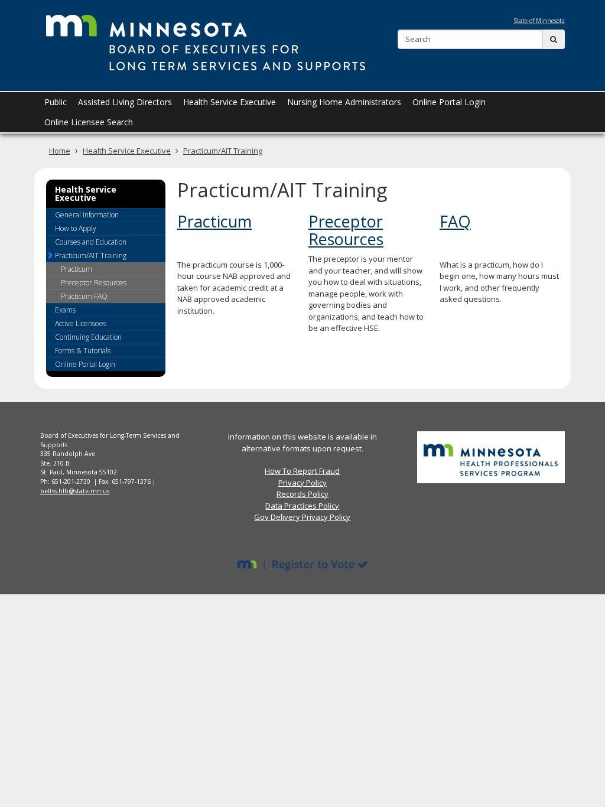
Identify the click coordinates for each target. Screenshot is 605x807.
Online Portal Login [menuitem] (449, 102)
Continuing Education (88, 337)
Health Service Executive (127, 150)
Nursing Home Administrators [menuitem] (344, 102)
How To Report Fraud (302, 471)
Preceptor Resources (345, 230)
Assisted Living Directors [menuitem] (125, 102)
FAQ (455, 221)
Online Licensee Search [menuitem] (88, 122)
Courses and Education (90, 242)
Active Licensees (80, 323)
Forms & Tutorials (82, 351)
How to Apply (75, 228)
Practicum (214, 221)
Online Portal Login (85, 364)
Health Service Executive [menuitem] (229, 102)
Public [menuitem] (55, 102)
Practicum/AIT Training (222, 150)
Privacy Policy (302, 482)
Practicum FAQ (84, 296)
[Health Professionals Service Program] (491, 457)
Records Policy (302, 494)
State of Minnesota (539, 21)
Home (59, 150)
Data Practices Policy (302, 505)
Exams (65, 310)
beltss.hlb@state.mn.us (74, 491)
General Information (87, 215)
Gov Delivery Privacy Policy (302, 517)
